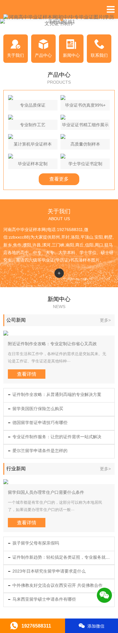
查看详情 (26, 374)
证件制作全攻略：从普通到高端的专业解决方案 (56, 394)
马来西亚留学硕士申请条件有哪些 (44, 599)
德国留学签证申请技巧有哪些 (39, 422)
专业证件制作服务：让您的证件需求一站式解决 (56, 436)
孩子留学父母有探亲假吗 (35, 543)
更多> (105, 320)
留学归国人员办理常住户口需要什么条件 (46, 492)
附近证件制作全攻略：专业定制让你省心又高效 (52, 343)
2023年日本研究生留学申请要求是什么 (49, 571)
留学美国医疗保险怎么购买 (37, 408)
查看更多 (59, 179)
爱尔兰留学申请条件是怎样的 (39, 450)
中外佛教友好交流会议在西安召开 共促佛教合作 (57, 585)
